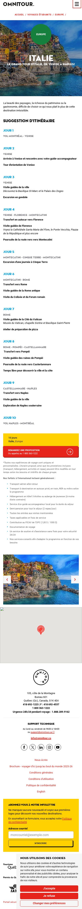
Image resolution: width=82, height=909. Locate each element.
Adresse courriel (17, 828)
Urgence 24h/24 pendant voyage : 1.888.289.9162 (41, 711)
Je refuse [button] (49, 895)
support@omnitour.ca (41, 732)
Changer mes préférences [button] (49, 903)
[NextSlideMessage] (75, 579)
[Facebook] (24, 747)
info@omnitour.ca (41, 738)
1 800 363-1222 (41, 707)
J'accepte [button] (49, 888)
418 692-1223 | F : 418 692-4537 (41, 704)
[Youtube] (58, 747)
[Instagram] (49, 747)
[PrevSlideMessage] (7, 579)
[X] (32, 747)
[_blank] (15, 866)
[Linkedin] (41, 747)
